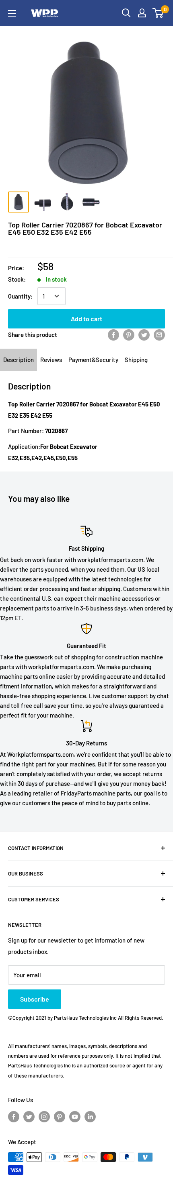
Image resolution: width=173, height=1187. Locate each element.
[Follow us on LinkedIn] (90, 1116)
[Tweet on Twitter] (144, 334)
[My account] (142, 12)
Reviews (51, 359)
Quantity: (20, 296)
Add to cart (86, 318)
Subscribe (34, 999)
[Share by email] (159, 334)
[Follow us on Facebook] (13, 1116)
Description (18, 359)
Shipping (136, 359)
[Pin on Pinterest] (128, 334)
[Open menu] (12, 13)
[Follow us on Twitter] (29, 1116)
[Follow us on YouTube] (74, 1116)
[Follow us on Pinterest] (59, 1116)
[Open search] (126, 12)
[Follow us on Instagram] (44, 1116)
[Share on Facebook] (113, 334)
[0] (158, 13)
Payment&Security (93, 359)
